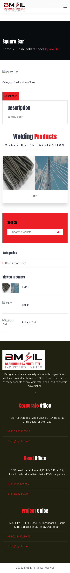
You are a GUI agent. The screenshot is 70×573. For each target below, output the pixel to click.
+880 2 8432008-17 (18, 431)
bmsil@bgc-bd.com (18, 441)
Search (58, 232)
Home (6, 49)
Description (10, 96)
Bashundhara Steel (30, 49)
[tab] (11, 96)
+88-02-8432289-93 (18, 484)
